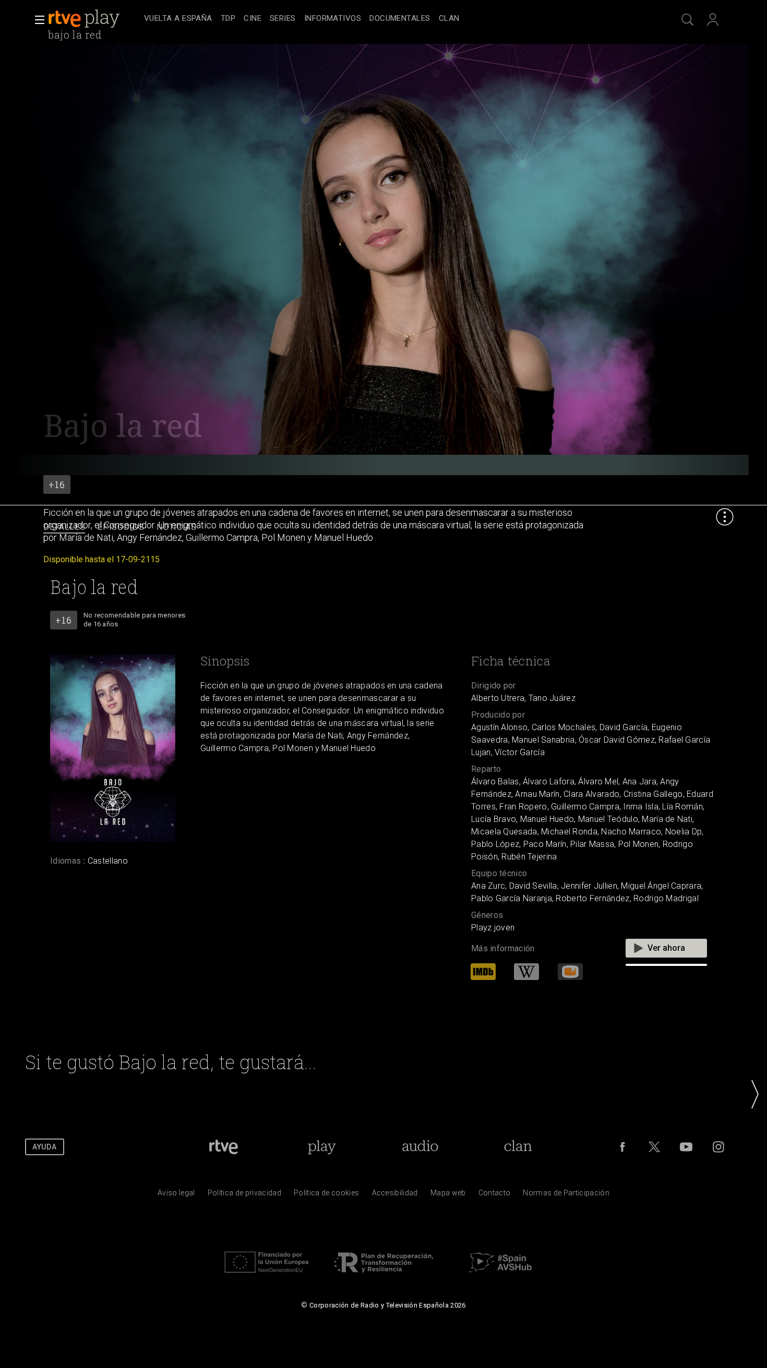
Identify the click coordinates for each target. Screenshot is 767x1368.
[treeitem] (178, 19)
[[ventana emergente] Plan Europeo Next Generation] (266, 1275)
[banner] (94, 18)
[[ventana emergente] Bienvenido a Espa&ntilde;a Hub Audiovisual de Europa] (500, 1275)
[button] (36, 19)
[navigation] (395, 18)
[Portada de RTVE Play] (85, 18)
